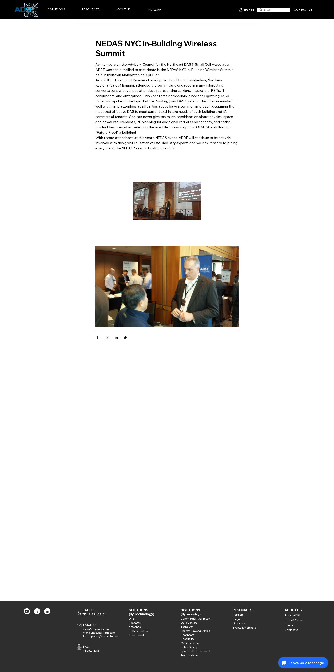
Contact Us (291, 629)
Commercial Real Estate (196, 618)
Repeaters (135, 622)
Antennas (135, 626)
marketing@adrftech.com (99, 632)
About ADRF (293, 615)
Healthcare (187, 634)
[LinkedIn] (47, 611)
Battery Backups (139, 630)
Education (187, 626)
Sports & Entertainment (195, 651)
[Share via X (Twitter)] (107, 337)
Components (137, 635)
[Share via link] (126, 337)
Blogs (236, 619)
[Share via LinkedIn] (116, 337)
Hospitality (187, 638)
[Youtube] (27, 611)
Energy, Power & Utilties (195, 630)
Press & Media (293, 620)
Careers (290, 624)
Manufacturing (190, 642)
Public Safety (189, 647)
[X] (37, 611)
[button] (64, 9)
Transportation (190, 655)
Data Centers (189, 622)
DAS (131, 618)
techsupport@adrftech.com (100, 636)
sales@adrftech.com (96, 629)
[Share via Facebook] (97, 337)
